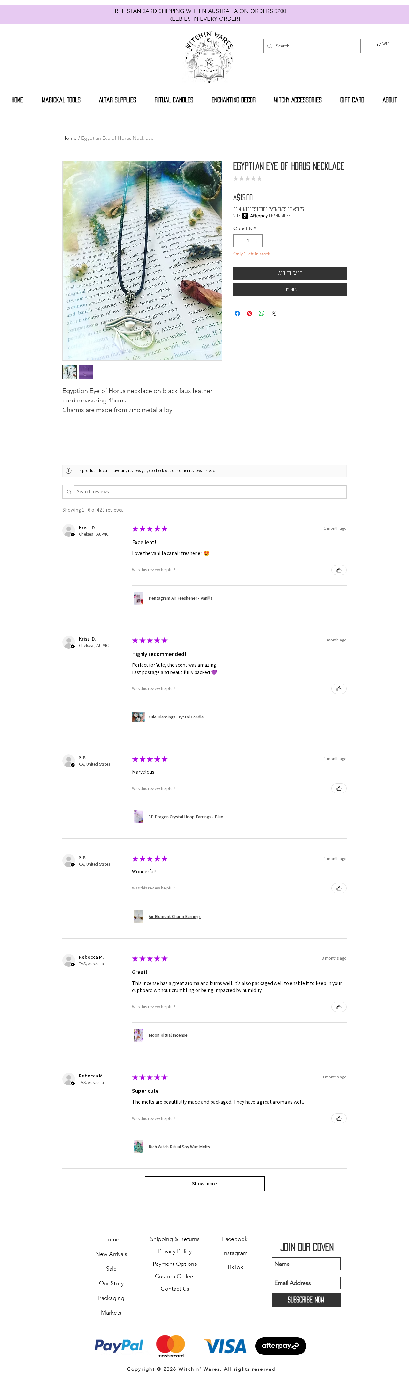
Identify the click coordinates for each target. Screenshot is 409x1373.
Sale (111, 1268)
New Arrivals (111, 1253)
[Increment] (257, 241)
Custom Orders (175, 1276)
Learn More (280, 215)
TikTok (235, 1267)
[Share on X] (274, 313)
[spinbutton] (248, 241)
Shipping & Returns (175, 1238)
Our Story (111, 1283)
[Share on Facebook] (237, 313)
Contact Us (175, 1288)
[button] (386, 44)
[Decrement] (238, 241)
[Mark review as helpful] (339, 570)
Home (69, 138)
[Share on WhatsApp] (262, 313)
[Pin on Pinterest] (249, 313)
